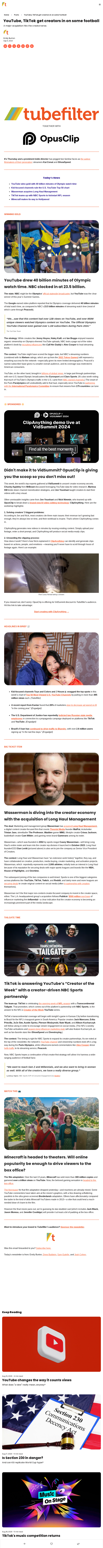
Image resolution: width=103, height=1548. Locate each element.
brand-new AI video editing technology (49, 503)
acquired (68, 826)
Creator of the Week (34, 1010)
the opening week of (48, 1003)
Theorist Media (57, 829)
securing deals (11, 883)
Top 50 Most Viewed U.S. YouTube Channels (48, 695)
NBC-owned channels (73, 380)
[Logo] (4, 4)
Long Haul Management (85, 826)
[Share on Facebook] (10, 46)
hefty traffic (9, 1048)
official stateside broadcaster (56, 294)
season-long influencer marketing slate (46, 1029)
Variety (57, 1076)
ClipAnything (57, 541)
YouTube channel (49, 1042)
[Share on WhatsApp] (32, 46)
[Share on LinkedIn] (23, 46)
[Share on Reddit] (27, 46)
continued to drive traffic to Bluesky (48, 729)
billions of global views (52, 373)
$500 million (75, 896)
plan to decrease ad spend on (81, 705)
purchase (85, 896)
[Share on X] (14, 46)
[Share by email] (5, 46)
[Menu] (100, 4)
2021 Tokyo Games (68, 357)
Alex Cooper (82, 1045)
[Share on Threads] (18, 46)
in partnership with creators (77, 883)
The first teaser (11, 1190)
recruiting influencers (32, 345)
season (66, 1003)
